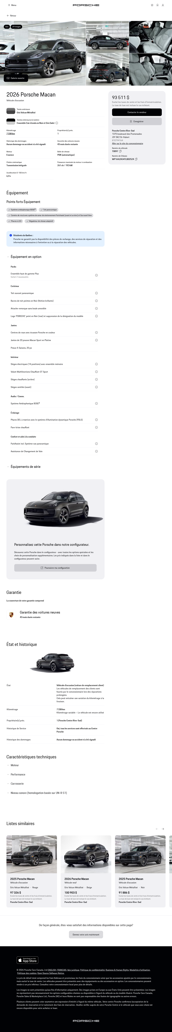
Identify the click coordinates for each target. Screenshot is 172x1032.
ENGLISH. (52, 970)
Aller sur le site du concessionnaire (127, 143)
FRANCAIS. (62, 970)
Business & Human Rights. (117, 970)
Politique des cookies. (27, 973)
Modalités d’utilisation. (140, 970)
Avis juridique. (73, 970)
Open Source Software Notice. (50, 973)
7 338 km (10, 133)
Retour (13, 15)
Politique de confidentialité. (92, 970)
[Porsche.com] (86, 5)
